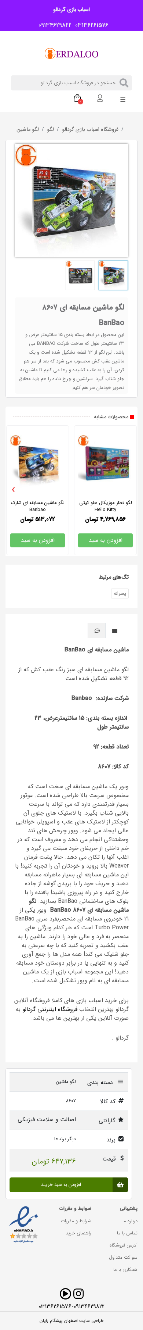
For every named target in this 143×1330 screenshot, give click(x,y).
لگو (50, 130)
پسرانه (120, 593)
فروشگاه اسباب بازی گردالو (90, 130)
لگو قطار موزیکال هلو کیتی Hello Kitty (105, 506)
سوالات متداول (123, 1257)
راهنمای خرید (78, 1233)
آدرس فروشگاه (124, 1245)
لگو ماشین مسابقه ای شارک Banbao (38, 506)
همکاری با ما (125, 1269)
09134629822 (53, 25)
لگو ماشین (27, 130)
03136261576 (90, 25)
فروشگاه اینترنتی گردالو (49, 1009)
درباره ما (130, 1221)
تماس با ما (127, 1233)
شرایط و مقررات (76, 1221)
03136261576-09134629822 (71, 1306)
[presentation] (13, 490)
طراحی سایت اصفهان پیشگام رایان (71, 1321)
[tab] (114, 630)
